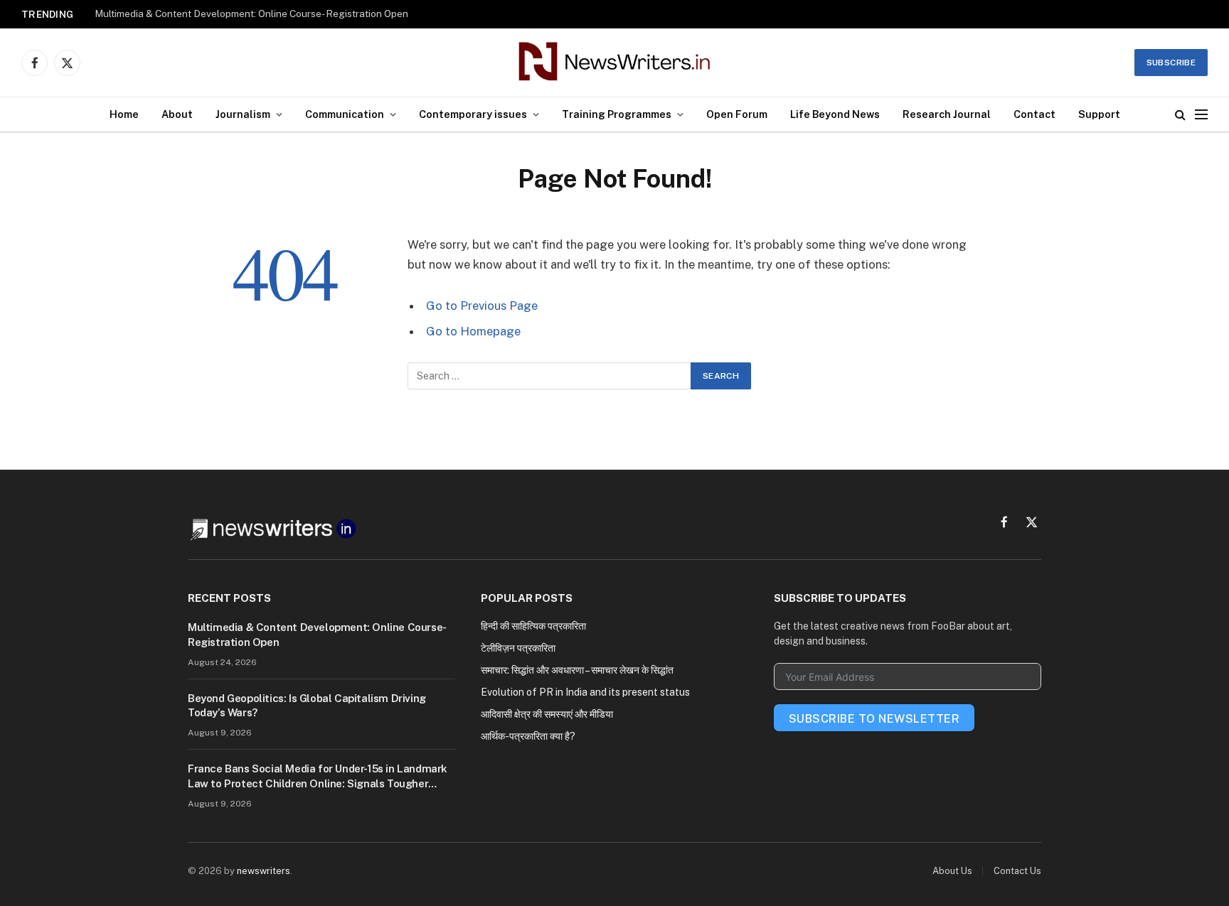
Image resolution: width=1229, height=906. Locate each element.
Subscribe (1171, 63)
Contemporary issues (473, 114)
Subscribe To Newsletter (874, 719)
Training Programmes (616, 114)
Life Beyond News (835, 114)
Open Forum (736, 114)
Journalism (243, 114)
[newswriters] (614, 62)
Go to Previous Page (482, 305)
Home (124, 114)
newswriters (263, 870)
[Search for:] (550, 375)
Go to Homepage (473, 331)
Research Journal (947, 114)
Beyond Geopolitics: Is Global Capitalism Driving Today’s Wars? (307, 705)
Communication (344, 114)
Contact (1034, 114)
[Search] (1180, 115)
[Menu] (1201, 115)
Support (1099, 114)
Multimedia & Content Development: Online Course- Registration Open (251, 13)
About (177, 114)
